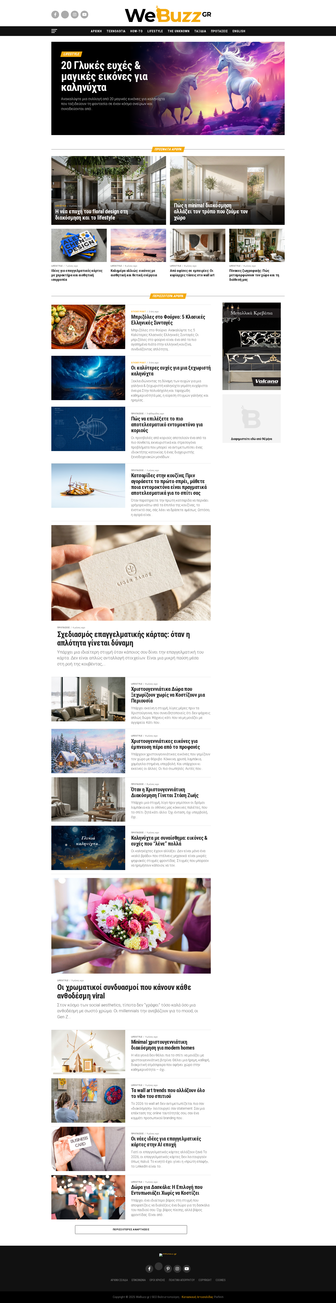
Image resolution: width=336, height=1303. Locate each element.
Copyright (205, 1280)
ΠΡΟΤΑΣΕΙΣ (219, 31)
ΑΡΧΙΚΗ (96, 31)
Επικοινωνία (139, 1280)
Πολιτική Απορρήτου (182, 1280)
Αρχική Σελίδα (119, 1280)
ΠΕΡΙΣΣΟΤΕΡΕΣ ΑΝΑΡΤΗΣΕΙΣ (131, 1229)
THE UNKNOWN (179, 31)
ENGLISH (239, 31)
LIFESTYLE (155, 31)
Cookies (221, 1280)
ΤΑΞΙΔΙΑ (200, 31)
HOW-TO (136, 31)
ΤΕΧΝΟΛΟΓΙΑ (116, 31)
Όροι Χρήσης (157, 1280)
